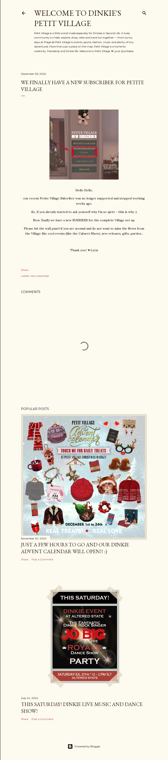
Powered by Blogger (87, 746)
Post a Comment (42, 559)
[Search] (144, 12)
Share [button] (24, 270)
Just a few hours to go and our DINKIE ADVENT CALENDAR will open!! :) (75, 548)
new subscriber (39, 275)
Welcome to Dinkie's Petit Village (77, 18)
